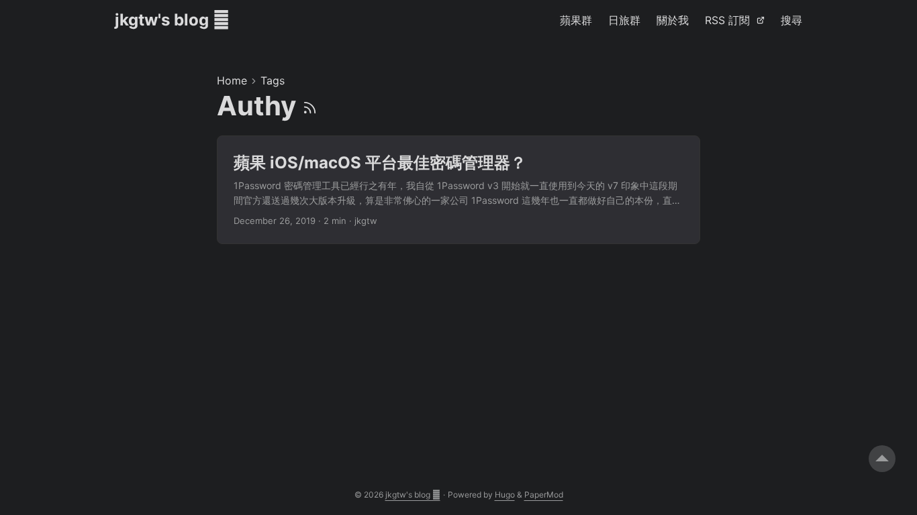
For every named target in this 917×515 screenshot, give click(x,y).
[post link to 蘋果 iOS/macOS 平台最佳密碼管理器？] (458, 190)
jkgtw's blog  (172, 20)
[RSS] (310, 105)
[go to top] (882, 458)
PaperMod (543, 495)
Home (232, 80)
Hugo (505, 495)
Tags (272, 80)
